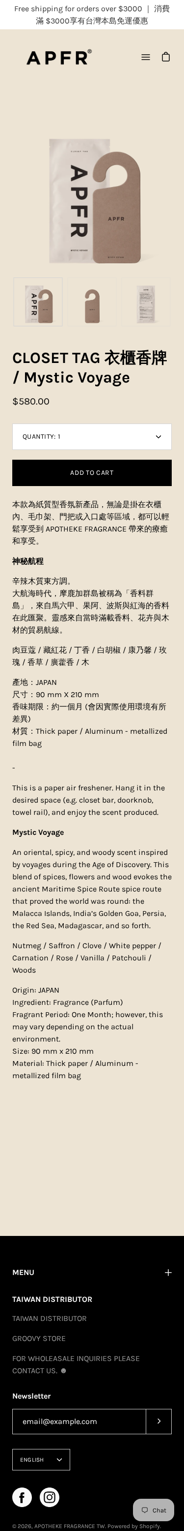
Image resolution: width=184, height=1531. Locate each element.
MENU (23, 1272)
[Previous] (12, 193)
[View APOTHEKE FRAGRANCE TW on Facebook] (22, 1497)
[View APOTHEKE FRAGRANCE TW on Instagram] (49, 1497)
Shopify (149, 1526)
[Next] (172, 193)
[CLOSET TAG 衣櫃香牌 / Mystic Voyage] (38, 301)
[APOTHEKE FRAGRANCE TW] (59, 57)
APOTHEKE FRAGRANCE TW (69, 1526)
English (32, 1459)
